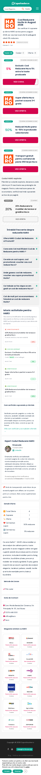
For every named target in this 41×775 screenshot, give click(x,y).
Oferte (32, 53)
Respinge (18, 771)
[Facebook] (8, 749)
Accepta (6, 771)
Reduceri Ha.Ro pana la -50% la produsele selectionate (26, 129)
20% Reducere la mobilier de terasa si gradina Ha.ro (25, 209)
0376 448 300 (11, 612)
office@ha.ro (10, 616)
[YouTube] (12, 749)
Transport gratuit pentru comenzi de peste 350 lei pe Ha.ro (26, 159)
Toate (8, 53)
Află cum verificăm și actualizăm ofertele (20, 430)
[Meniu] (37, 9)
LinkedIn (18, 450)
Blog (9, 755)
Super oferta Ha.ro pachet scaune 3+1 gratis (25, 100)
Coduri (19, 53)
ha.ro (7, 620)
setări (27, 767)
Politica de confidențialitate (23, 755)
